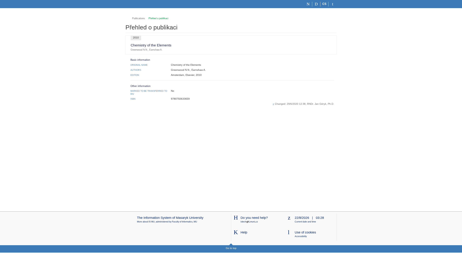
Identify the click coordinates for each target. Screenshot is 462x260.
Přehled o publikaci (158, 18)
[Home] (308, 4)
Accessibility (301, 236)
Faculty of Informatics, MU (184, 221)
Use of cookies (305, 232)
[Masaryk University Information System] (131, 4)
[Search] (316, 4)
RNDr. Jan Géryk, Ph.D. (320, 103)
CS (324, 3)
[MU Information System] (126, 18)
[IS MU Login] (332, 4)
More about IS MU (146, 221)
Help (244, 232)
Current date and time (305, 221)
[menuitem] (328, 45)
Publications (138, 18)
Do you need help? (254, 218)
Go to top (231, 248)
